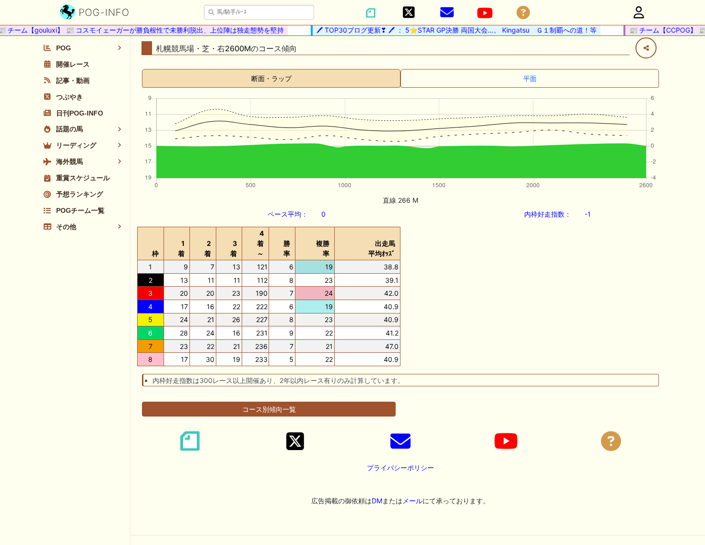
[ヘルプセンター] (523, 13)
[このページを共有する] (646, 47)
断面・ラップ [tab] (271, 78)
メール (412, 501)
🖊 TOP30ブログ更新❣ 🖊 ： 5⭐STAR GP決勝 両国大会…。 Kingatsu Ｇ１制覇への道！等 (452, 30)
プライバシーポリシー (400, 468)
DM (377, 501)
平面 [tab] (530, 78)
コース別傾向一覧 (269, 409)
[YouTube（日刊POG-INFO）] (485, 13)
